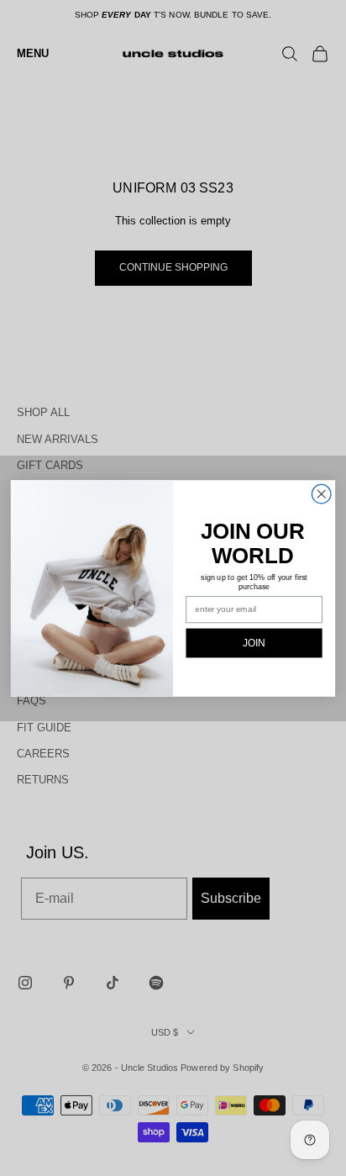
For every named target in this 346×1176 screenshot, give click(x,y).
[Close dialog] (321, 494)
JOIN (254, 642)
